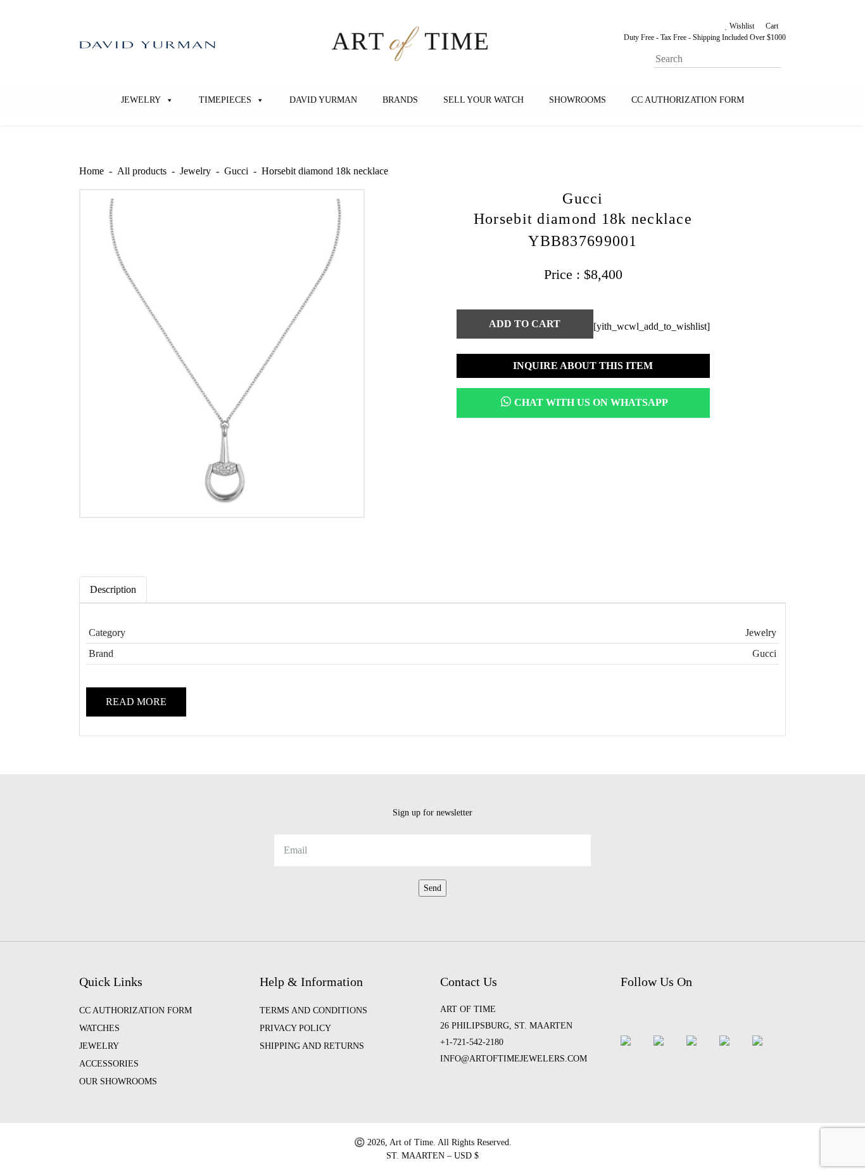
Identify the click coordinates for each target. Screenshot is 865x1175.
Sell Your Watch (483, 100)
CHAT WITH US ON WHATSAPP (591, 402)
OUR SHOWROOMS (118, 1081)
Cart (771, 26)
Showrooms (577, 100)
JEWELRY (99, 1046)
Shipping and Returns (312, 1046)
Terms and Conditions (313, 1010)
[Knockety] (409, 42)
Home (91, 171)
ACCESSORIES (109, 1063)
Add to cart (524, 323)
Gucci (236, 171)
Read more (136, 701)
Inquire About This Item (583, 365)
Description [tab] (113, 589)
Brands (400, 100)
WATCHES (99, 1028)
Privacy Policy (295, 1028)
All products (142, 171)
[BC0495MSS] (222, 353)
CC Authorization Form (687, 100)
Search (783, 49)
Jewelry (141, 100)
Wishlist (741, 26)
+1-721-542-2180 (471, 1042)
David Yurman (323, 100)
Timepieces (225, 100)
